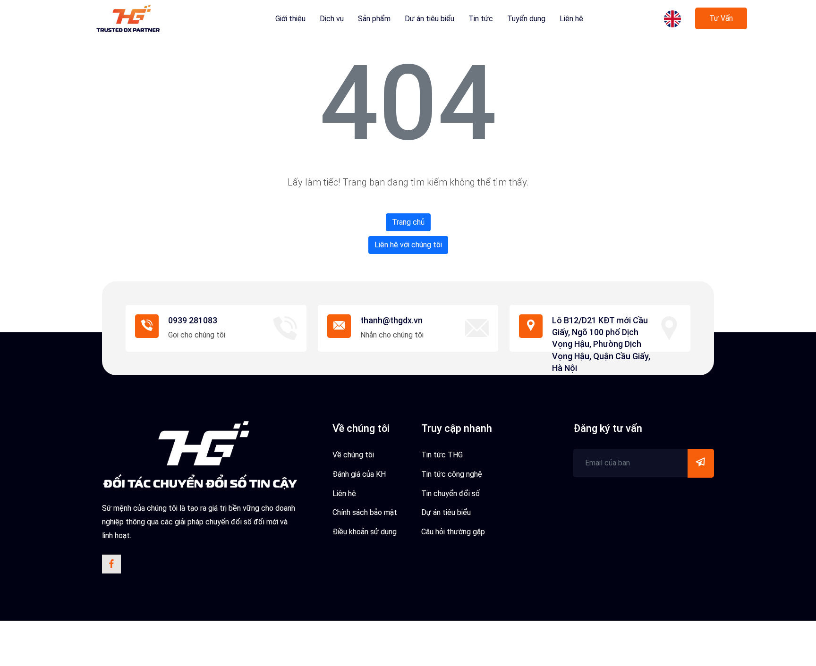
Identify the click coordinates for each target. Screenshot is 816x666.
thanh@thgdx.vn (391, 320)
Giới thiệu (290, 18)
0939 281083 (192, 320)
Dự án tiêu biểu (429, 18)
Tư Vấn (721, 18)
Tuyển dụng (526, 18)
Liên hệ (571, 18)
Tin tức (480, 18)
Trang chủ (408, 222)
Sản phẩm (374, 18)
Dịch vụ (332, 18)
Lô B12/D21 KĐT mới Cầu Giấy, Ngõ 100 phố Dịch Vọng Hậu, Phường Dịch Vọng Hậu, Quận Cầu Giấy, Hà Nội (601, 344)
